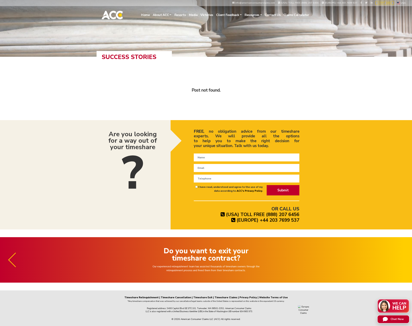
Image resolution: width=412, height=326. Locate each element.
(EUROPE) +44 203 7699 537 (340, 2)
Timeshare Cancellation (176, 297)
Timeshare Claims (226, 297)
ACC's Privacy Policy (249, 191)
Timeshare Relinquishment (141, 297)
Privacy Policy (248, 297)
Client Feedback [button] (227, 15)
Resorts (180, 15)
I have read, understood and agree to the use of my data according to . (230, 189)
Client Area (384, 3)
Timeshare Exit (202, 297)
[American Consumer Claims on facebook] (361, 2)
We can (399, 306)
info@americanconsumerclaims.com (254, 2)
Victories (206, 15)
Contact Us (273, 15)
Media (193, 15)
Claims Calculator (296, 15)
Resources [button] (251, 15)
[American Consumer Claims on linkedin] (372, 2)
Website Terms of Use (273, 297)
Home (145, 15)
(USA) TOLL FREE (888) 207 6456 (299, 2)
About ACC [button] (161, 15)
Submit (283, 190)
